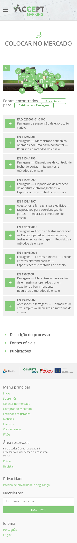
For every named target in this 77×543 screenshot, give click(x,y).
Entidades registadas (17, 414)
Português (10, 530)
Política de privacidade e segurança (26, 485)
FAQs (6, 434)
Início (6, 393)
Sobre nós (10, 398)
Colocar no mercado (16, 404)
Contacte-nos (12, 429)
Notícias (8, 419)
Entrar (7, 461)
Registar (8, 466)
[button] (38, 335)
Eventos (8, 424)
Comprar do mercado (17, 409)
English (7, 535)
